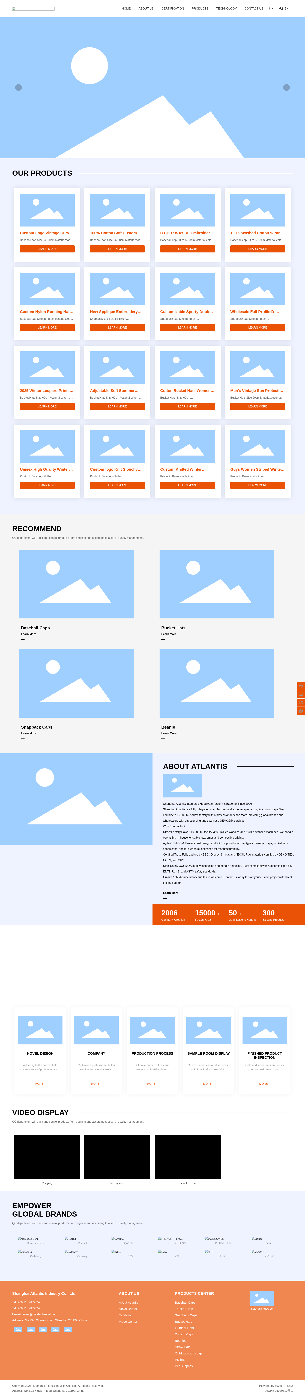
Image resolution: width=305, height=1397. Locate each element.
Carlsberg (35, 1256)
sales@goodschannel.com (39, 1314)
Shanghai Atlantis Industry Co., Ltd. (44, 1293)
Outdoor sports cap (188, 1353)
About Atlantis (128, 1302)
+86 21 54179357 (29, 1302)
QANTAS (129, 1243)
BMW (176, 1256)
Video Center (128, 1321)
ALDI (222, 1256)
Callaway (82, 1256)
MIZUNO (269, 1256)
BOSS (129, 1256)
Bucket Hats (173, 627)
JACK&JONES (223, 1243)
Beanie (168, 727)
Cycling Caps (184, 1334)
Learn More (28, 634)
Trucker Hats (184, 1309)
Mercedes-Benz (35, 1243)
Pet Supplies (184, 1366)
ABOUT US (129, 1293)
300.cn (279, 1385)
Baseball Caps (35, 627)
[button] (286, 87)
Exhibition (126, 1315)
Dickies (269, 1243)
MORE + (40, 1083)
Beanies (180, 1340)
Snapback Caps (36, 727)
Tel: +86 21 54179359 (26, 1308)
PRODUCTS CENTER (194, 1293)
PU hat (180, 1360)
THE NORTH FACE (176, 1243)
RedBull (82, 1243)
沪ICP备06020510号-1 (278, 1390)
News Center (128, 1309)
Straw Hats (182, 1347)
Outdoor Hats (184, 1328)
